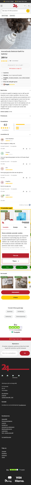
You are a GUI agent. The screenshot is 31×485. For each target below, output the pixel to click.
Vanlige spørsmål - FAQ (7, 398)
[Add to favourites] (29, 20)
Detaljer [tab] (15, 227)
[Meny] (1, 6)
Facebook (4, 453)
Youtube (4, 451)
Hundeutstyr (21, 312)
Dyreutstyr (12, 16)
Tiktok (3, 457)
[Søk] (28, 10)
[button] (15, 134)
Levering (4, 423)
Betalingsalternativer (7, 429)
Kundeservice (22, 405)
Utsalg (15, 297)
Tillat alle (15, 255)
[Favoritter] (24, 5)
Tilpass (14, 261)
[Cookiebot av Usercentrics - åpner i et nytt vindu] (22, 223)
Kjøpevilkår (4, 419)
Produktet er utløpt (15, 65)
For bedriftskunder (6, 437)
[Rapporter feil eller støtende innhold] (29, 148)
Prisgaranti (15, 292)
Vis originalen (13, 146)
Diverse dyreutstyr (20, 317)
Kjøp (7, 267)
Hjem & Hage (5, 16)
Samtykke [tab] (5, 227)
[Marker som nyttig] (23, 148)
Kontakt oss (5, 425)
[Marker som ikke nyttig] (27, 148)
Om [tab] (25, 227)
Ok (25, 353)
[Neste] (29, 282)
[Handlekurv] (28, 5)
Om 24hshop (5, 394)
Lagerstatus (5, 431)
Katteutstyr (8, 317)
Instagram (4, 455)
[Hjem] (15, 6)
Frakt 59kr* (16, 339)
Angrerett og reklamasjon (8, 427)
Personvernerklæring (7, 421)
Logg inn (4, 396)
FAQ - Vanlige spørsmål (7, 433)
